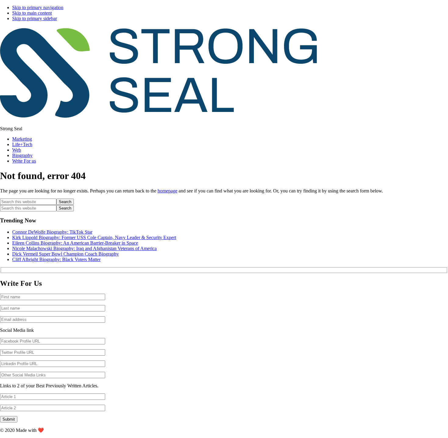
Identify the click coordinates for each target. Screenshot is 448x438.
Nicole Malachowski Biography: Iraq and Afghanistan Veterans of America (84, 248)
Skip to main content (32, 13)
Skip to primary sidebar (34, 18)
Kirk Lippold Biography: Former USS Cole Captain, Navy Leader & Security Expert (94, 237)
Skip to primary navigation (37, 7)
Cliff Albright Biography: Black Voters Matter (56, 259)
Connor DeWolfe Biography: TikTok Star (52, 232)
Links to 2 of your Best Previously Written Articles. (49, 385)
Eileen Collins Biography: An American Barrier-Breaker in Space (75, 243)
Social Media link (17, 330)
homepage (167, 190)
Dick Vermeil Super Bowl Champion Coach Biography (65, 254)
